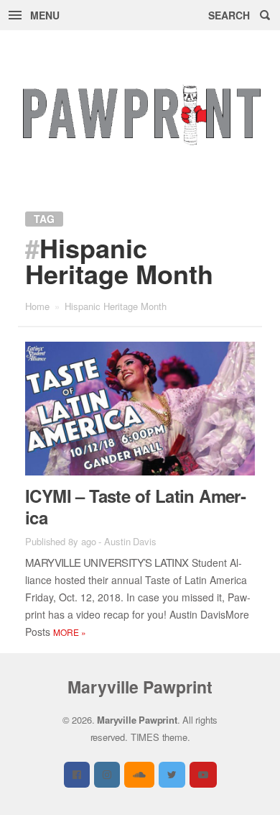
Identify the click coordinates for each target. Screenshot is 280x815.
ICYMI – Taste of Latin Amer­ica (135, 506)
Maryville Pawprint (140, 686)
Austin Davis (130, 541)
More (69, 632)
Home (37, 306)
